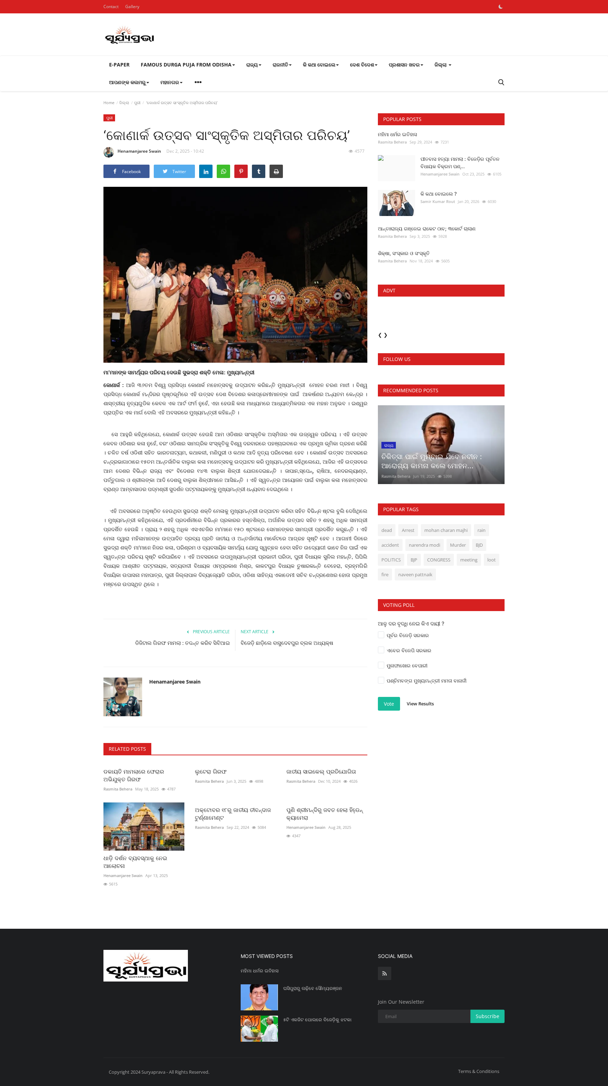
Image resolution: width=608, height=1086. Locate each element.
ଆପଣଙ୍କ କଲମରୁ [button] (127, 82)
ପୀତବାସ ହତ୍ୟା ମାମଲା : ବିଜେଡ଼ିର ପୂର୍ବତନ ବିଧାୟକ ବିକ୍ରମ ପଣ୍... (460, 162)
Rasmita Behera (117, 789)
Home (108, 102)
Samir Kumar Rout (437, 201)
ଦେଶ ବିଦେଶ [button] (362, 64)
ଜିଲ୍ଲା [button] (441, 64)
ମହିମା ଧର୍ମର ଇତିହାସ (397, 134)
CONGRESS (438, 560)
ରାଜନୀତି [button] (280, 64)
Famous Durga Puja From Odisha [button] (186, 64)
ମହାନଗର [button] (169, 82)
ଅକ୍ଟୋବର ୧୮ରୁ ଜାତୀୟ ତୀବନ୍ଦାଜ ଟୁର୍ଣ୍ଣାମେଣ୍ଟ (233, 813)
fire (384, 574)
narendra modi (424, 545)
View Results (420, 703)
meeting (468, 560)
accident (390, 545)
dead (386, 530)
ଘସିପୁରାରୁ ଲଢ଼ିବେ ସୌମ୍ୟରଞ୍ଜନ (312, 988)
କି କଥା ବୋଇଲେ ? (438, 194)
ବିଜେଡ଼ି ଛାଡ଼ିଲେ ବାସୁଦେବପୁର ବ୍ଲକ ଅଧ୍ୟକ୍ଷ (287, 643)
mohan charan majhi (446, 530)
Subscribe (487, 1016)
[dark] (501, 6)
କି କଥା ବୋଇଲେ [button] (319, 64)
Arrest (408, 530)
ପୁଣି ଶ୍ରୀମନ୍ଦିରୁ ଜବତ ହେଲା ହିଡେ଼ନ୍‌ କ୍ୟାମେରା (324, 813)
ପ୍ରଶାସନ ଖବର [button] (404, 64)
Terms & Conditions (478, 1071)
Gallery (132, 6)
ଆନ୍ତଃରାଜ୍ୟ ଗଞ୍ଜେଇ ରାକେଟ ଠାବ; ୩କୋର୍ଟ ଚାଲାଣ (427, 228)
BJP (414, 560)
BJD (479, 545)
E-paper (119, 64)
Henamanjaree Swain (139, 151)
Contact (111, 6)
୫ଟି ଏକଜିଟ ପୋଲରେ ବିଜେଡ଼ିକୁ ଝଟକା (317, 1019)
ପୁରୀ (137, 102)
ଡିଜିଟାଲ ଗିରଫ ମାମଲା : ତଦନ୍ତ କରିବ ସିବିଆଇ (182, 643)
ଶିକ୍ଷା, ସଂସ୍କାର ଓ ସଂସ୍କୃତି (404, 253)
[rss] (384, 973)
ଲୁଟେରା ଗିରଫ (211, 771)
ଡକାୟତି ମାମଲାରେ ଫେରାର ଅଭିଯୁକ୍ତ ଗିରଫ (133, 775)
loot (491, 560)
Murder (458, 545)
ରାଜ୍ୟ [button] (252, 64)
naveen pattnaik (415, 574)
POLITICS (391, 560)
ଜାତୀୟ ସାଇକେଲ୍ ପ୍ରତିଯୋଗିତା (322, 771)
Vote (389, 703)
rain (481, 530)
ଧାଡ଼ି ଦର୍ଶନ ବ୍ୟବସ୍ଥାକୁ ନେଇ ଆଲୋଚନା (135, 862)
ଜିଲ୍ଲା (124, 102)
